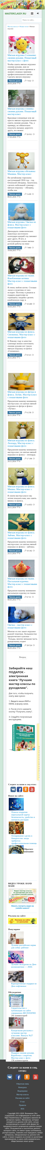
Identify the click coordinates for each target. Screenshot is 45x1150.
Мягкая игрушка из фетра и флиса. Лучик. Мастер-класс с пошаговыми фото (22, 395)
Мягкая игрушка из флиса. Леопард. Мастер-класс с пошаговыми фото (21, 443)
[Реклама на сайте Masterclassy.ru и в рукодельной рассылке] (22, 923)
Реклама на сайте (22, 1098)
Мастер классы (22, 1094)
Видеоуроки (22, 1091)
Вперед (22, 657)
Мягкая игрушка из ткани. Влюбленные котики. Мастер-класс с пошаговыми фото (22, 279)
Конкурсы (22, 1087)
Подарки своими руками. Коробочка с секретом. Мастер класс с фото (22, 1055)
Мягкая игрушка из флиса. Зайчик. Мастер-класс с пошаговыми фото (21, 535)
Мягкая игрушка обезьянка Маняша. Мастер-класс (21, 172)
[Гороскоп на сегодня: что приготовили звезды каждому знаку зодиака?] (22, 837)
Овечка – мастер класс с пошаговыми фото (20, 626)
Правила (22, 1105)
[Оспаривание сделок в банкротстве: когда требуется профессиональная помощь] (22, 821)
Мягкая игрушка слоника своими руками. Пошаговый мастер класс (22, 111)
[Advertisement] (26, 144)
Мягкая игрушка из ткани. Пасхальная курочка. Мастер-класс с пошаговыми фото (22, 582)
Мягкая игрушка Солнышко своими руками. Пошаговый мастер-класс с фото (22, 58)
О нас (22, 1102)
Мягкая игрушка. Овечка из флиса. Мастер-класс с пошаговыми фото (22, 225)
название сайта (15, 13)
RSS (22, 1109)
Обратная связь (22, 1084)
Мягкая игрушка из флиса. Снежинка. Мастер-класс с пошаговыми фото (21, 334)
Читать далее (15, 81)
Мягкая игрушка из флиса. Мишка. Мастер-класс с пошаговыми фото (21, 489)
